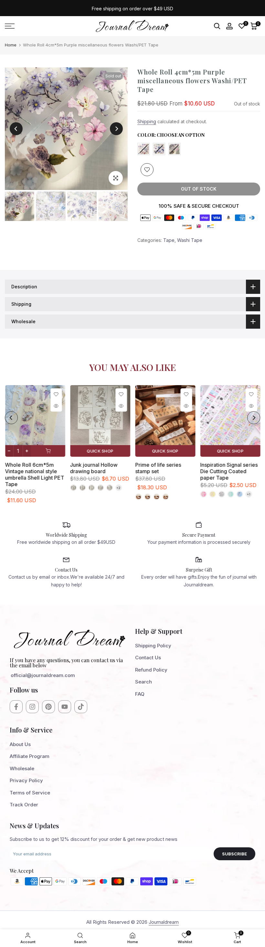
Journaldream (164, 922)
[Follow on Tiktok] (80, 706)
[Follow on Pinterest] (48, 706)
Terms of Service (30, 793)
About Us (20, 744)
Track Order (24, 805)
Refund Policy (151, 670)
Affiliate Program (29, 756)
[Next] (116, 128)
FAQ (139, 694)
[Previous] (16, 128)
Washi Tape (189, 240)
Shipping (146, 121)
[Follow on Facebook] (16, 706)
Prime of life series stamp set (158, 468)
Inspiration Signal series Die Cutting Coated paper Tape (229, 471)
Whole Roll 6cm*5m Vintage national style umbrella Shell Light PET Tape (34, 474)
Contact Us (148, 657)
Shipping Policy (153, 646)
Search (143, 682)
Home (10, 44)
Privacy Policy (26, 780)
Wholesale (22, 768)
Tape (169, 240)
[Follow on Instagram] (32, 706)
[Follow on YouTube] (64, 706)
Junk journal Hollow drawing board (93, 468)
